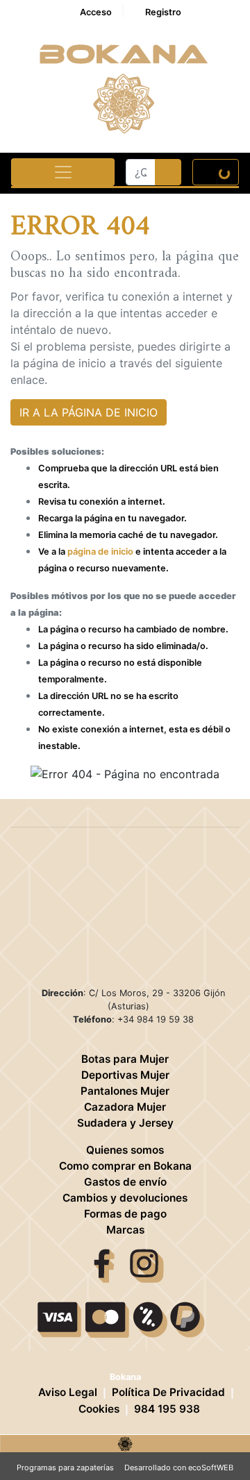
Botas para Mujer (125, 1059)
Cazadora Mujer (125, 1106)
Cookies (98, 1408)
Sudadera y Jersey (125, 1122)
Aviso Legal (67, 1392)
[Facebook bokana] (104, 1265)
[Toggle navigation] (63, 172)
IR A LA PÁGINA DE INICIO (88, 412)
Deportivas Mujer (125, 1075)
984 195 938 (167, 1408)
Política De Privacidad (168, 1392)
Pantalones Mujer (125, 1091)
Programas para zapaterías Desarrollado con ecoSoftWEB (125, 1467)
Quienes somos (125, 1150)
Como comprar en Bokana (125, 1165)
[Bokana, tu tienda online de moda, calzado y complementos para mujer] (125, 86)
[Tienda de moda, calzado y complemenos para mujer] (125, 1442)
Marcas (125, 1229)
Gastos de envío (125, 1181)
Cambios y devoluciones (125, 1197)
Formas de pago (125, 1213)
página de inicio (100, 551)
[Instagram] (147, 1265)
